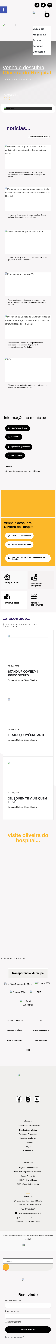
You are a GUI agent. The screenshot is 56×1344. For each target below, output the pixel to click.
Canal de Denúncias (28, 1138)
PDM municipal (11, 603)
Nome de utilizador (14, 1301)
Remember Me (14, 1322)
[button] (3, 9)
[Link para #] (9, 108)
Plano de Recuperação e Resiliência (28, 1172)
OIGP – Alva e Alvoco (28, 1180)
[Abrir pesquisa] (37, 5)
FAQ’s (28, 1147)
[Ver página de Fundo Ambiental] (28, 1003)
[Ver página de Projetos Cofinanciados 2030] (43, 984)
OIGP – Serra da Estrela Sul (28, 1184)
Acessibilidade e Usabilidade (28, 1126)
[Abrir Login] (43, 5)
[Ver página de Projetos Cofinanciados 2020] (18, 993)
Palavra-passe (12, 1311)
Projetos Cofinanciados (28, 1168)
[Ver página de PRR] (38, 993)
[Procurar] (6, 1267)
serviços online (11, 583)
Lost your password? (14, 1337)
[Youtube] (37, 1099)
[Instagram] (28, 1099)
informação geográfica (36, 585)
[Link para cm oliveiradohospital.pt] (9, 29)
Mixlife (29, 1239)
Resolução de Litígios (28, 1130)
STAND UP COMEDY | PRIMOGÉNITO (23, 673)
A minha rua (28, 1151)
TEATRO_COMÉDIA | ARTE (26, 735)
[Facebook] (19, 1099)
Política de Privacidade (28, 1134)
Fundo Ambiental (28, 1176)
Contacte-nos (28, 1142)
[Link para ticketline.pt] (28, 700)
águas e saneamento (37, 604)
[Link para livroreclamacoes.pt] (28, 1245)
